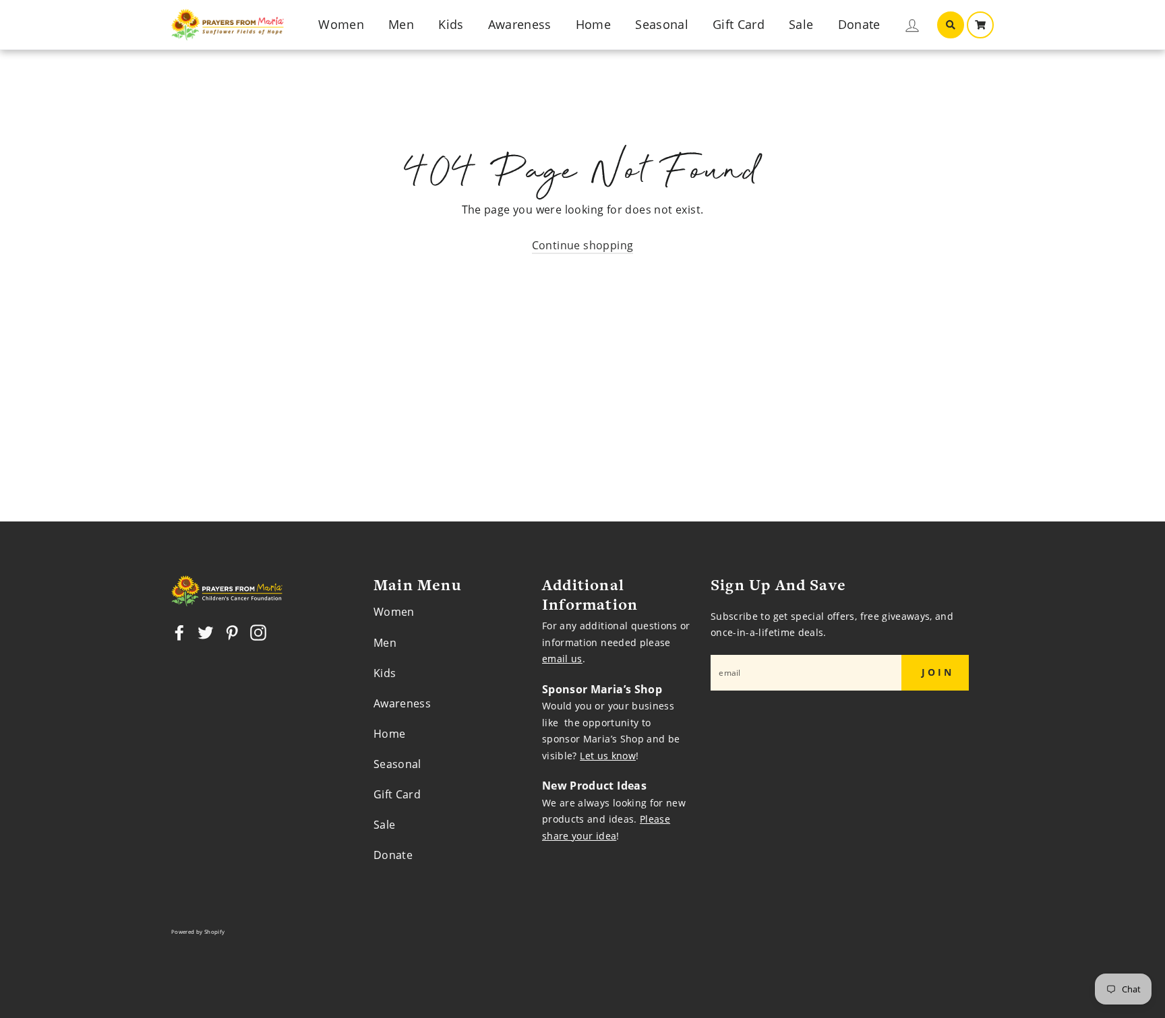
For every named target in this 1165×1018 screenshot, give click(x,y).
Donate (859, 24)
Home (593, 24)
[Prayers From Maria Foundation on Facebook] (179, 633)
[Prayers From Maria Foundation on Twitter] (206, 633)
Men (401, 24)
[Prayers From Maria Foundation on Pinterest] (232, 633)
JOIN (938, 672)
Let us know (608, 755)
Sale (801, 24)
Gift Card (739, 24)
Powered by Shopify (198, 931)
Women (341, 24)
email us (562, 658)
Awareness (519, 24)
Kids (450, 24)
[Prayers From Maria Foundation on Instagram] (258, 633)
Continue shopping (583, 245)
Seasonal (661, 24)
